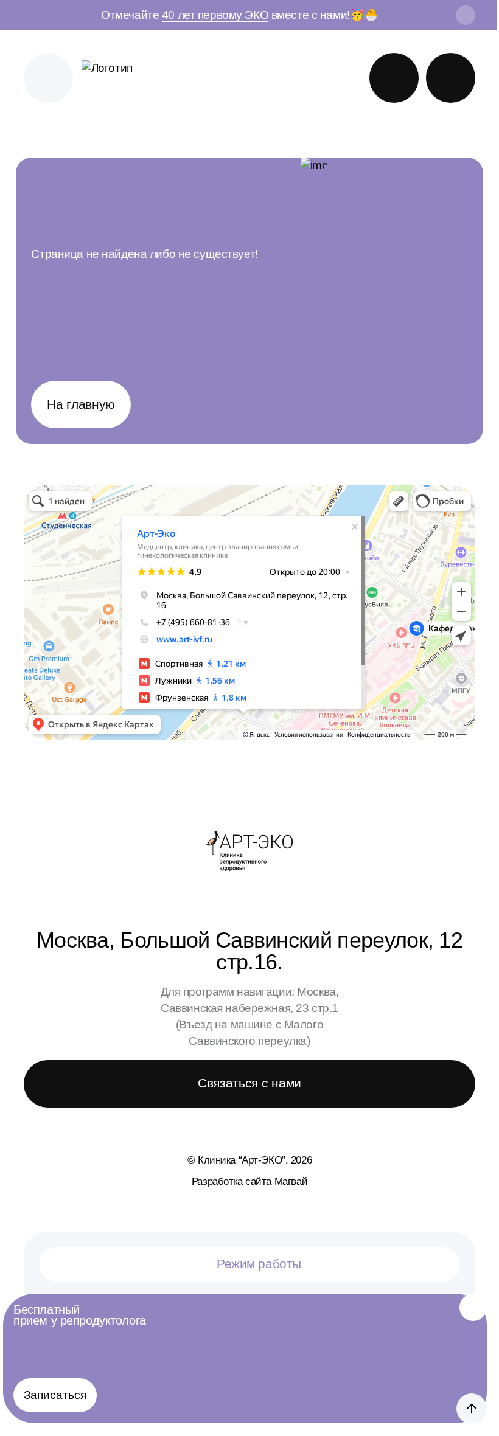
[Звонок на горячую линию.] (450, 77)
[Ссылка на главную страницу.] (120, 78)
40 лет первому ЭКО (215, 15)
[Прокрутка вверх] (471, 1408)
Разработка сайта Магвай (249, 1181)
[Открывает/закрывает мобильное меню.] (48, 78)
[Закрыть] (473, 1307)
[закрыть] (465, 15)
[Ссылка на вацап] (394, 77)
